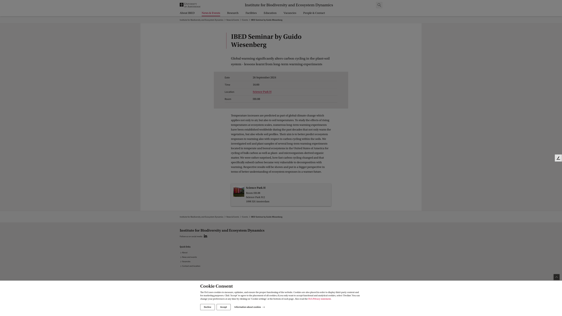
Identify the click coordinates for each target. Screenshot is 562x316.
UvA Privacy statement (319, 299)
